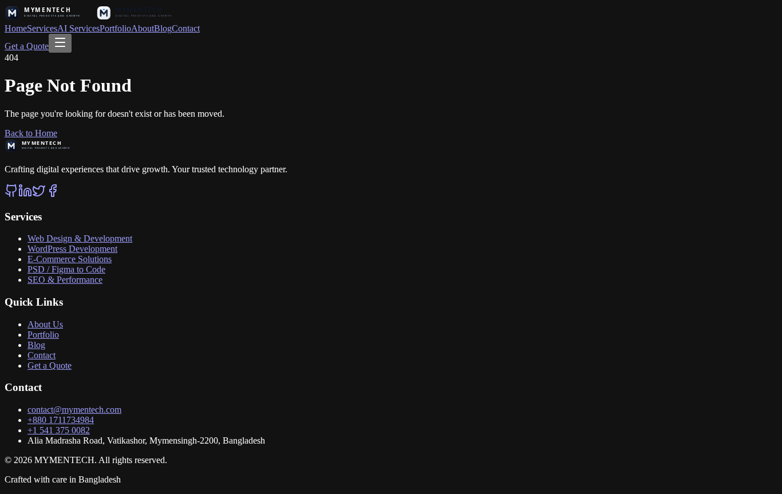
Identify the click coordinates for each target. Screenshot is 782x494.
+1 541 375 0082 (58, 430)
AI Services (78, 28)
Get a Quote (27, 46)
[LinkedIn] (25, 194)
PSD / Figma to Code (66, 269)
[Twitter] (39, 194)
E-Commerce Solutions (69, 259)
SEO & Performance (64, 279)
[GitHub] (11, 194)
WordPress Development (72, 249)
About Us (45, 324)
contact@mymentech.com (74, 409)
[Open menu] (60, 43)
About (142, 28)
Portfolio (115, 28)
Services (42, 28)
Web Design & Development (79, 238)
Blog (163, 28)
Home (16, 28)
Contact (186, 28)
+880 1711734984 (60, 420)
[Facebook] (53, 194)
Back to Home (31, 133)
